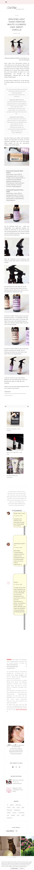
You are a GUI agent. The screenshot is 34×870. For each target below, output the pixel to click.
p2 (7, 804)
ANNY (18, 815)
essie (14, 807)
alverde (13, 815)
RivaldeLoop (17, 810)
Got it (22, 868)
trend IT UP (9, 817)
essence (12, 804)
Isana (23, 807)
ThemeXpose (14, 857)
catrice (8, 807)
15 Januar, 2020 (18, 515)
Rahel (16, 582)
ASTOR (23, 815)
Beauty (17, 15)
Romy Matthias (19, 513)
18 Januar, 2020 (18, 547)
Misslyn (14, 812)
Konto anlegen (19, 675)
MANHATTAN (9, 810)
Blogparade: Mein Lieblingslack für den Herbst (18, 789)
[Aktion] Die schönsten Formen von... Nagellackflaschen (18, 781)
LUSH (8, 815)
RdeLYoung (18, 804)
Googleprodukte (11, 668)
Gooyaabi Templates (25, 857)
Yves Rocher (21, 812)
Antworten (24, 534)
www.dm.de (18, 132)
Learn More (14, 868)
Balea (18, 807)
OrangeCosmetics (20, 544)
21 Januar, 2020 (18, 584)
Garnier (9, 812)
